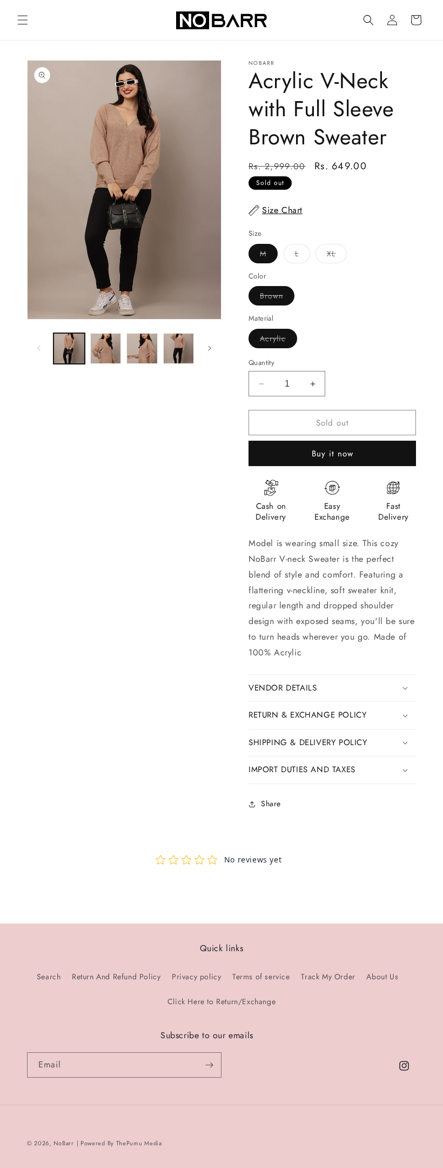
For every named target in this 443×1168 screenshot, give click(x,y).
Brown (277, 298)
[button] (23, 20)
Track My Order (328, 976)
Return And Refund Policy (116, 976)
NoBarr (63, 1143)
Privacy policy (196, 976)
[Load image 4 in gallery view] (178, 348)
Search (49, 976)
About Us (382, 976)
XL (337, 255)
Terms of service (261, 976)
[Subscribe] (209, 1065)
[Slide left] (39, 348)
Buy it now (332, 454)
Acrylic (278, 340)
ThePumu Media (139, 1143)
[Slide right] (210, 348)
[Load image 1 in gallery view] (69, 348)
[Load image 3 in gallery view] (142, 348)
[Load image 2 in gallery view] (106, 348)
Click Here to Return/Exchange (221, 1001)
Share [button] (271, 803)
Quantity (261, 362)
